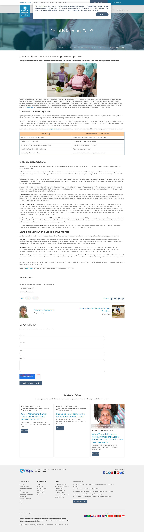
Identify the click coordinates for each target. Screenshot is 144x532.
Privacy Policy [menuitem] (41, 490)
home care (38, 408)
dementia (48, 56)
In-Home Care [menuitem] (23, 484)
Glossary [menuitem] (22, 501)
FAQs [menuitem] (21, 503)
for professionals (111, 425)
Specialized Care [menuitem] (24, 486)
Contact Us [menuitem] (120, 10)
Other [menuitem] (57, 481)
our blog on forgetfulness (54, 129)
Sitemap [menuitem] (39, 495)
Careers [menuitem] (113, 10)
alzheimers (55, 56)
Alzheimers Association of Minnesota (33, 410)
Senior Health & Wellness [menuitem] (26, 494)
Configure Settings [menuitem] (60, 492)
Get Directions (117, 2)
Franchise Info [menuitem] (58, 488)
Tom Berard (25, 56)
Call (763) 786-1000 (25, 2)
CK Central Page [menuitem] (59, 497)
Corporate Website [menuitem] (60, 490)
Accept (102, 14)
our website (29, 268)
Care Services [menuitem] (24, 481)
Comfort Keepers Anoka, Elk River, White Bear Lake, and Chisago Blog (81, 47)
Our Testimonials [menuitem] (41, 488)
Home (50, 47)
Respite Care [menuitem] (23, 496)
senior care (120, 425)
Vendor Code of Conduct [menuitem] (62, 486)
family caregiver (62, 408)
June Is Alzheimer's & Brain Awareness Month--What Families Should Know (34, 417)
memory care (115, 427)
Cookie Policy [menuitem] (41, 492)
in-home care (45, 408)
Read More (24, 430)
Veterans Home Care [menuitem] (25, 498)
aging (93, 425)
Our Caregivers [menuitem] (24, 492)
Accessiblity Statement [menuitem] (61, 484)
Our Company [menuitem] (42, 481)
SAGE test (30, 107)
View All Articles (80, 501)
